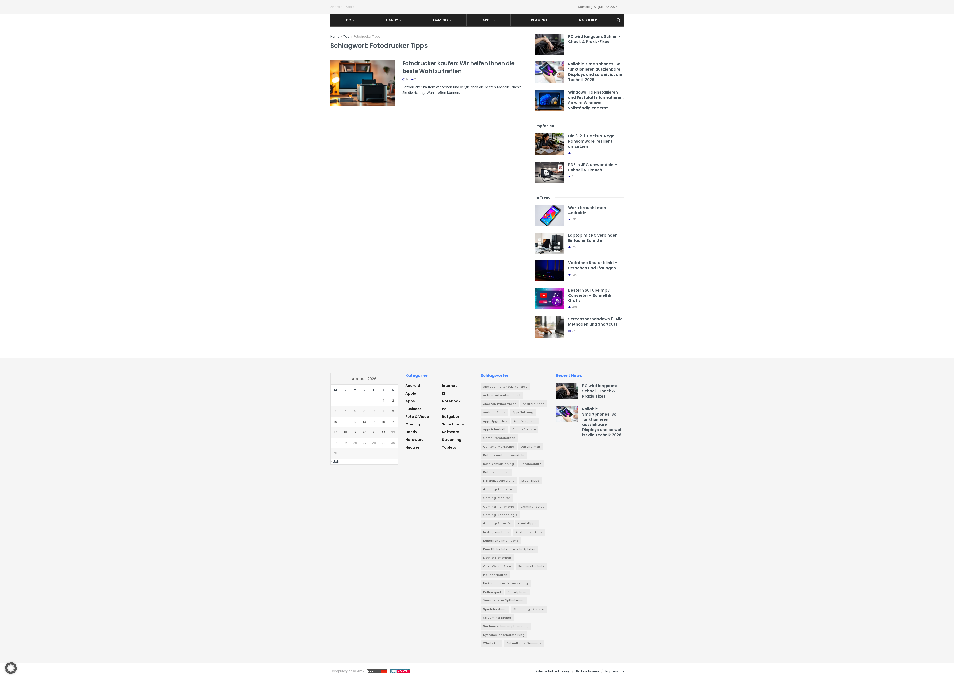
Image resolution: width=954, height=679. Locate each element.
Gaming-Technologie (500, 515)
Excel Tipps (530, 481)
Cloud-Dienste (524, 429)
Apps (487, 20)
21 (373, 432)
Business (413, 408)
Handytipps (527, 523)
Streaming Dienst (497, 618)
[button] (11, 668)
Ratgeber (588, 20)
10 (335, 421)
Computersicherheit (499, 438)
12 (355, 421)
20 (364, 432)
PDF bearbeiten (495, 575)
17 (335, 432)
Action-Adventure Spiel (501, 395)
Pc (348, 20)
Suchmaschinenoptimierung (506, 626)
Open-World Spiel (497, 566)
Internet (449, 385)
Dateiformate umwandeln (503, 455)
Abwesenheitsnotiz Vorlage (505, 387)
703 (574, 307)
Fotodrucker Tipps (367, 36)
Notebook (451, 401)
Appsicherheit (494, 429)
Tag (346, 36)
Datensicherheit (496, 472)
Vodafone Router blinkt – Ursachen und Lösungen (593, 265)
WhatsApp (491, 643)
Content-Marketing (498, 447)
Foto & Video (417, 416)
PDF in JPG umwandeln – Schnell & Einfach (592, 167)
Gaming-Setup (533, 507)
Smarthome (453, 424)
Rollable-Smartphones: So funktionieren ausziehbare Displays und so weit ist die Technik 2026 (595, 71)
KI (443, 393)
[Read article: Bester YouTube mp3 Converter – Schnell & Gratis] (549, 298)
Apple (350, 7)
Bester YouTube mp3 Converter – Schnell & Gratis (589, 295)
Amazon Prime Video (499, 404)
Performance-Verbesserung (505, 583)
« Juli (335, 461)
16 (393, 421)
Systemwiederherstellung (504, 635)
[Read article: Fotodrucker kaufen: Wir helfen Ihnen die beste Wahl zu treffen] (362, 83)
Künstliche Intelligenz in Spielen (509, 549)
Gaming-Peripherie (498, 507)
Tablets (449, 447)
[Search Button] (618, 20)
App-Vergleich (525, 421)
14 (374, 421)
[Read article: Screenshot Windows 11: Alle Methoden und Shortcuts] (549, 327)
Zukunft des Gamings (524, 643)
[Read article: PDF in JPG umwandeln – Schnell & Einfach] (549, 172)
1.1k (573, 219)
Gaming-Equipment (499, 489)
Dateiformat (530, 447)
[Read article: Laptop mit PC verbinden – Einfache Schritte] (549, 243)
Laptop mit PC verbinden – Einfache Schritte (594, 238)
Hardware (414, 439)
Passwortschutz (531, 566)
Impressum (614, 671)
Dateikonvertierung (498, 464)
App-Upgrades (495, 421)
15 (383, 421)
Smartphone (517, 592)
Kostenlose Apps (529, 532)
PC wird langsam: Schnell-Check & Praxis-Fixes (594, 39)
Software (450, 431)
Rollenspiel (492, 592)
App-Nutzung (522, 412)
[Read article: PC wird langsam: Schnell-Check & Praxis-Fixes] (549, 44)
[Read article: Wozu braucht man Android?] (549, 215)
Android (336, 7)
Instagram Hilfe (496, 532)
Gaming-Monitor (496, 498)
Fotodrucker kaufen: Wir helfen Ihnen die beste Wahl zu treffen (458, 67)
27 (573, 331)
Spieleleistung (495, 609)
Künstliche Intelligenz (500, 541)
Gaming (440, 20)
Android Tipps (494, 412)
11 (345, 421)
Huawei (412, 447)
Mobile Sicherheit (497, 558)
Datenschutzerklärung (552, 671)
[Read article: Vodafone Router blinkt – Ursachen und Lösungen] (549, 271)
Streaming (536, 20)
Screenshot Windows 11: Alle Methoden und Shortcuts (595, 321)
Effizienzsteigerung (499, 481)
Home (334, 36)
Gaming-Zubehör (497, 523)
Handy (392, 20)
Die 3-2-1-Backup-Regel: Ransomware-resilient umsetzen (592, 141)
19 (355, 432)
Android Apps (534, 404)
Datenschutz (531, 464)
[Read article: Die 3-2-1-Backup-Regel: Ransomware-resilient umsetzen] (549, 144)
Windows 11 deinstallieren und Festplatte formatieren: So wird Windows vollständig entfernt (596, 100)
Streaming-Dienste (528, 609)
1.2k (574, 247)
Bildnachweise (588, 671)
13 (364, 421)
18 (345, 432)
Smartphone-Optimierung (504, 600)
